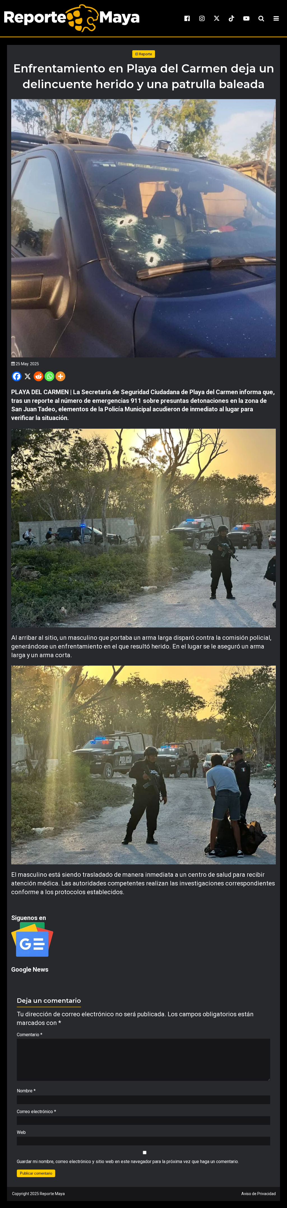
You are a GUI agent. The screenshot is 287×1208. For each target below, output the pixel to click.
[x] (216, 18)
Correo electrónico (36, 1111)
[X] (28, 376)
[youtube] (246, 18)
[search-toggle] (261, 18)
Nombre (26, 1090)
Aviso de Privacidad (258, 1193)
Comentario (29, 1034)
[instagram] (202, 18)
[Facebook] (17, 376)
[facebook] (187, 18)
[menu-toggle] (276, 18)
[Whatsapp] (49, 376)
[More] (60, 376)
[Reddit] (38, 376)
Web (21, 1132)
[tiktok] (231, 18)
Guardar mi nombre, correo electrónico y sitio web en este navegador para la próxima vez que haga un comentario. (128, 1161)
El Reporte (143, 54)
